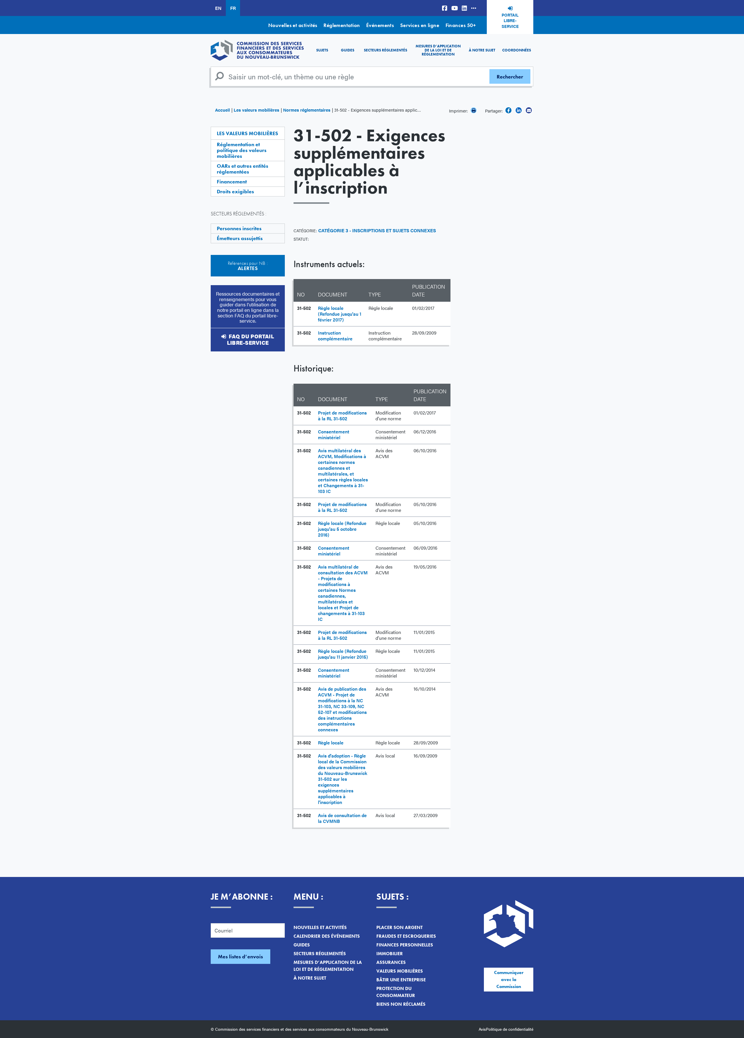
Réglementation (341, 25)
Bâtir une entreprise (401, 980)
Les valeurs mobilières (256, 110)
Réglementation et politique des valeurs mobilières (242, 150)
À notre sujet (482, 50)
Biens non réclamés (400, 1004)
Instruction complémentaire (335, 335)
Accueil (222, 110)
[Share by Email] (528, 110)
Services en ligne (419, 25)
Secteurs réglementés (385, 50)
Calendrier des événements (327, 936)
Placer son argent (399, 927)
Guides (347, 50)
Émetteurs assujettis (240, 238)
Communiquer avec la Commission (508, 979)
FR (233, 8)
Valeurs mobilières (399, 971)
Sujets (322, 50)
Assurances (391, 962)
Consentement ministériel (333, 434)
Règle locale (331, 742)
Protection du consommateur (395, 991)
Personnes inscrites (239, 228)
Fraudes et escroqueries (406, 936)
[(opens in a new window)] (444, 8)
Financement (232, 181)
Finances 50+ (461, 25)
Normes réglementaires (306, 110)
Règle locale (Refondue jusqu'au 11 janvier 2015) (343, 654)
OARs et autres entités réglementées (242, 168)
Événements (380, 25)
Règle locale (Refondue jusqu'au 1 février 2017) (339, 314)
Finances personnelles (404, 945)
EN (218, 8)
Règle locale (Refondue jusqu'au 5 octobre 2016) (342, 529)
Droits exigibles (235, 191)
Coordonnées (516, 50)
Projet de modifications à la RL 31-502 (342, 415)
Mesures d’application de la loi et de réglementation (438, 50)
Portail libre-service (510, 20)
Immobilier (389, 954)
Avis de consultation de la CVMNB (342, 818)
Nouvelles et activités (292, 25)
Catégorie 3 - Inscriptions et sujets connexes (377, 230)
